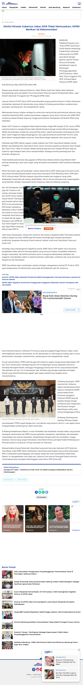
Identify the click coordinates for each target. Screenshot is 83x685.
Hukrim (43, 7)
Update (49, 228)
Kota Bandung (54, 7)
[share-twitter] (39, 492)
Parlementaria (8, 479)
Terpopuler (13, 7)
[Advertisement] (41, 331)
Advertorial (33, 7)
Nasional (66, 7)
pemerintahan (22, 479)
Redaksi (28, 674)
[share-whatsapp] (43, 492)
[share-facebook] (36, 492)
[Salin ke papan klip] (46, 492)
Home (4, 7)
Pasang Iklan (37, 674)
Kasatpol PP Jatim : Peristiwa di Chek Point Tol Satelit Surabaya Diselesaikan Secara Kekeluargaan (38, 471)
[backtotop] (41, 660)
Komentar (42, 497)
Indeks (23, 7)
